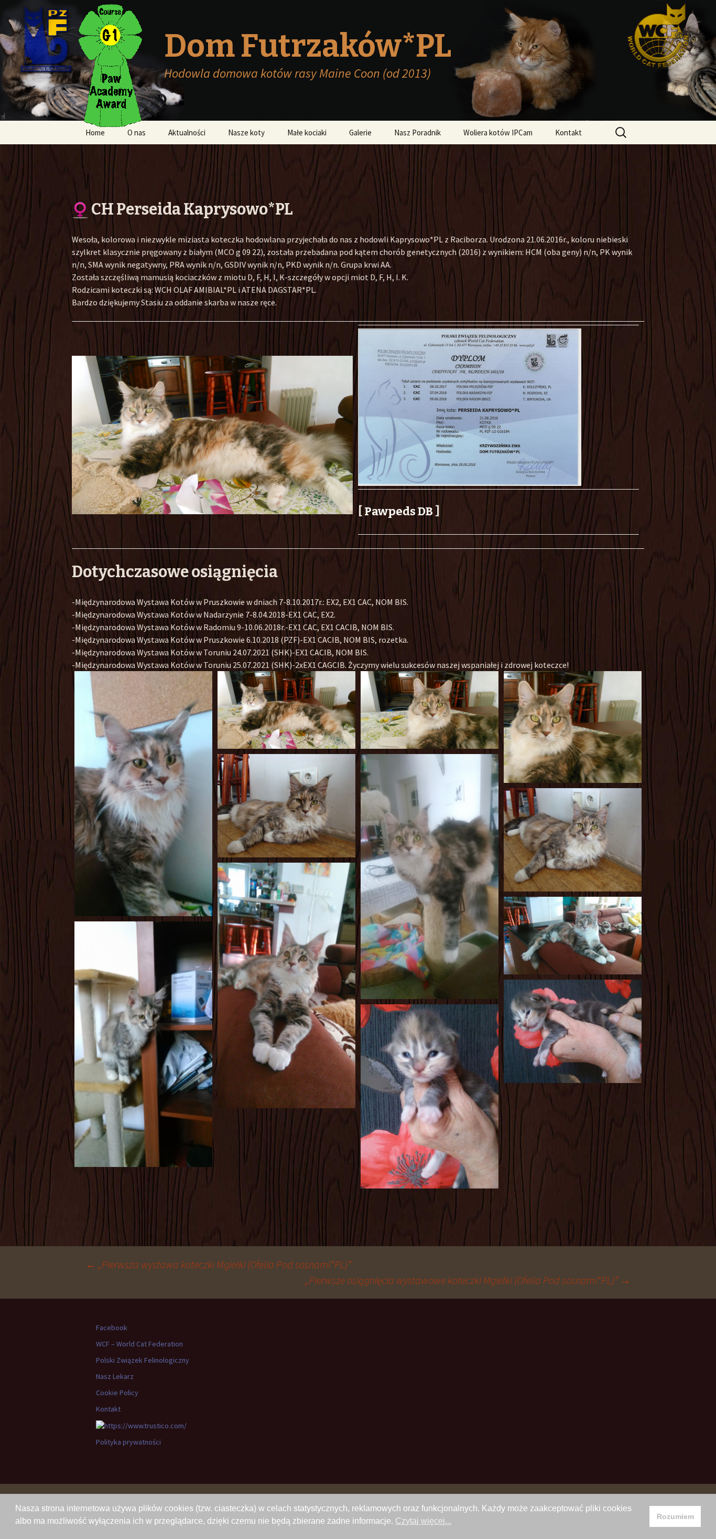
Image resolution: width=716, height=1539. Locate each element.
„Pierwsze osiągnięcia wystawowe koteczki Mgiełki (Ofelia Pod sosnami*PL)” (468, 1280)
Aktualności (186, 132)
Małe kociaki (307, 132)
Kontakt (568, 132)
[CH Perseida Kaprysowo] (573, 727)
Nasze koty (246, 132)
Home (95, 132)
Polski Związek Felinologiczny (142, 1360)
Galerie (360, 132)
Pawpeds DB (398, 511)
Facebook (111, 1327)
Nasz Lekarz (115, 1376)
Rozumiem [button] (675, 1516)
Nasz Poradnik (417, 132)
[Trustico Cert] (141, 1425)
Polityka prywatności (128, 1442)
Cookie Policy (117, 1392)
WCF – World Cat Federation (139, 1344)
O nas (136, 132)
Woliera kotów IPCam (498, 132)
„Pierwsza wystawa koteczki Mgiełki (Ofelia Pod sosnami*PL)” (218, 1264)
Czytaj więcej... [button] (423, 1520)
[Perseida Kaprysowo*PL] (143, 794)
